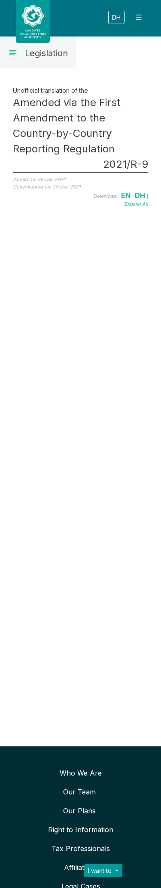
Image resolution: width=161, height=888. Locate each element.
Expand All (136, 204)
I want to (100, 870)
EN (126, 195)
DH (116, 17)
